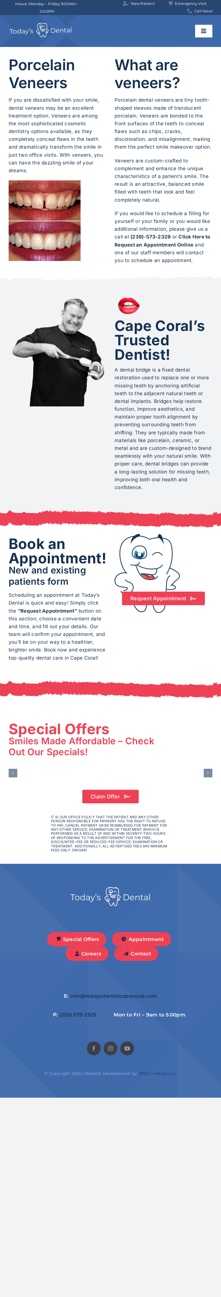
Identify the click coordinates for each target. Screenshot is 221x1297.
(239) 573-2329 (78, 1214)
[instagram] (110, 1248)
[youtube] (127, 1248)
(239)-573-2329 (150, 237)
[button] (13, 872)
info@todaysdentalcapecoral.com (113, 1195)
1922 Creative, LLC (157, 1272)
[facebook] (94, 1248)
